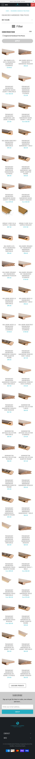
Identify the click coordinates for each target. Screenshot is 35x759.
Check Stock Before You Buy (17, 1)
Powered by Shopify (20, 746)
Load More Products (17, 686)
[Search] (28, 5)
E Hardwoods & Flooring (13, 744)
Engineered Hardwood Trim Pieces (14, 36)
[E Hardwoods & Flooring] (17, 5)
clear (30, 31)
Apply (17, 41)
